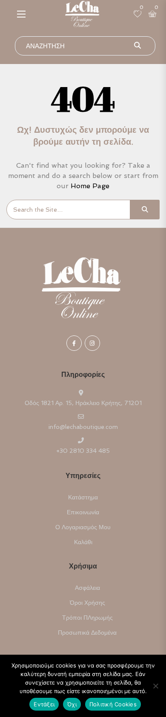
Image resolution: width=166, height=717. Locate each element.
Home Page (90, 186)
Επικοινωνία (83, 512)
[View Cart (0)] (152, 14)
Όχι (72, 704)
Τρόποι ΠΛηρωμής (87, 617)
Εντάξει (44, 704)
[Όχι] (155, 686)
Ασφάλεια (87, 587)
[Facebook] (74, 343)
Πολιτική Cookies (113, 704)
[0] (137, 14)
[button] (21, 13)
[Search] (145, 209)
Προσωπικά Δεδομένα (87, 632)
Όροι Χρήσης (87, 602)
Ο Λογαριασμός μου (83, 527)
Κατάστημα (83, 497)
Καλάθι (83, 542)
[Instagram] (92, 343)
